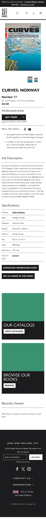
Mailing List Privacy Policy (23, 462)
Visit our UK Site (27, 492)
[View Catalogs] (23, 316)
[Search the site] (17, 13)
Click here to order (27, 4)
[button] (26, 13)
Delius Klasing (18, 212)
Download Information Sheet (20, 268)
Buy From (11, 117)
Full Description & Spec (13, 110)
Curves (15, 255)
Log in (4, 121)
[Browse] (23, 368)
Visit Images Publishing (23, 495)
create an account (20, 414)
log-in (9, 414)
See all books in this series (18, 276)
